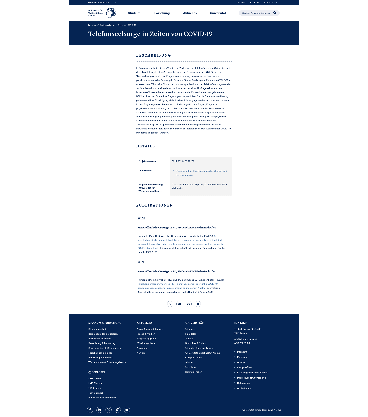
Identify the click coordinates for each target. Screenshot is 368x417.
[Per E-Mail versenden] (179, 304)
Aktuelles (190, 13)
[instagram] (118, 410)
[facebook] (90, 410)
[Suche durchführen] (275, 13)
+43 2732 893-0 (242, 343)
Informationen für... (99, 2)
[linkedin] (99, 410)
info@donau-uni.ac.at (245, 339)
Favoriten (268, 3)
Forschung (162, 13)
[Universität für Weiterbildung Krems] (103, 12)
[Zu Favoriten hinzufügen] (198, 304)
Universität (218, 13)
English (241, 2)
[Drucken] (189, 304)
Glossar (253, 3)
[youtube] (127, 410)
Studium (134, 13)
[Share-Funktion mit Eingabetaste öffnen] (170, 304)
